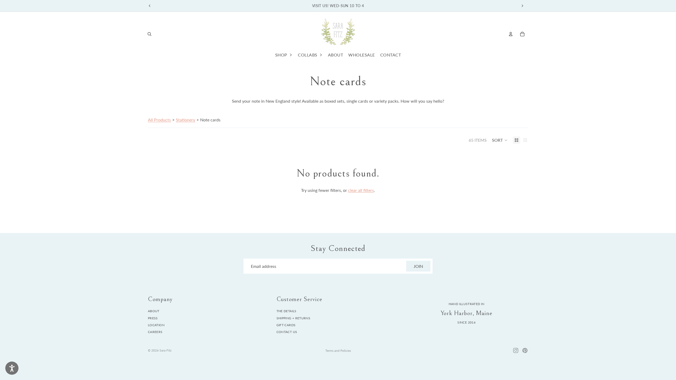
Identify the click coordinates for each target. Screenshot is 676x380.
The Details (286, 311)
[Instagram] (516, 350)
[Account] (511, 34)
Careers (155, 332)
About (153, 311)
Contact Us (286, 332)
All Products (159, 119)
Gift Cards (286, 325)
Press (153, 318)
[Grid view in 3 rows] (525, 140)
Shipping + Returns (293, 318)
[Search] (149, 34)
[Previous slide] (150, 6)
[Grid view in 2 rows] (516, 140)
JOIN (418, 266)
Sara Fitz (165, 350)
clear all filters (361, 190)
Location (156, 325)
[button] (500, 140)
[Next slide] (522, 6)
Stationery (185, 119)
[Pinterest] (525, 350)
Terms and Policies (338, 351)
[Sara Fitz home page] (338, 34)
